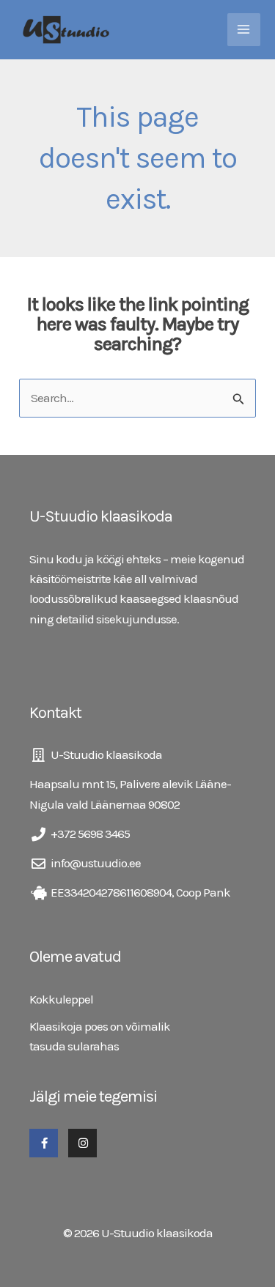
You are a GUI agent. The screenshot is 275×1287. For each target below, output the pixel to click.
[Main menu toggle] (244, 30)
